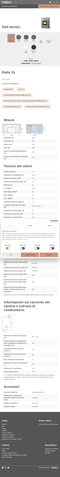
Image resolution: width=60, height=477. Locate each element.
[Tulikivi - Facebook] (3, 468)
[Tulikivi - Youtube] (8, 468)
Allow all (49, 254)
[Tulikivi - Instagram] (6, 468)
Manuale (7, 89)
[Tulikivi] (8, 2)
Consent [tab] (10, 225)
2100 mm (36, 60)
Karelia (4, 424)
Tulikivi (5, 445)
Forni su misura (7, 432)
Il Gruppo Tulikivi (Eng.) (9, 453)
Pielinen (4, 430)
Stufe (4, 420)
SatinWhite (41, 41)
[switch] (22, 248)
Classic (11, 40)
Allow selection (30, 254)
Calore (4, 451)
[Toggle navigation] (57, 2)
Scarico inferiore (26, 63)
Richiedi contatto (50, 451)
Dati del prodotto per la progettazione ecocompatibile (24, 101)
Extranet (47, 453)
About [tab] (49, 225)
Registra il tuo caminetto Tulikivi (12, 439)
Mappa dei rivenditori (51, 449)
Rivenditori (51, 445)
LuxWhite (26, 51)
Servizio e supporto (8, 437)
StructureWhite (48, 41)
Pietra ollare (45, 420)
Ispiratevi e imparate (8, 435)
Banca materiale (7, 457)
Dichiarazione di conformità (36, 106)
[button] (54, 2)
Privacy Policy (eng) (44, 467)
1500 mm (25, 60)
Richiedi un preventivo (49, 6)
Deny (11, 254)
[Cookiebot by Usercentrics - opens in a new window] (51, 221)
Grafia (18, 40)
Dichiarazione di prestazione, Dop (16, 95)
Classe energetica (11, 106)
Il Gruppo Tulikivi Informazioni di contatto (14, 455)
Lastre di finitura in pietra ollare (48, 424)
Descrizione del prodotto (9, 6)
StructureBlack (33, 51)
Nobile (26, 40)
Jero (3, 426)
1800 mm (31, 60)
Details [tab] (30, 225)
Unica (33, 40)
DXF (20, 89)
